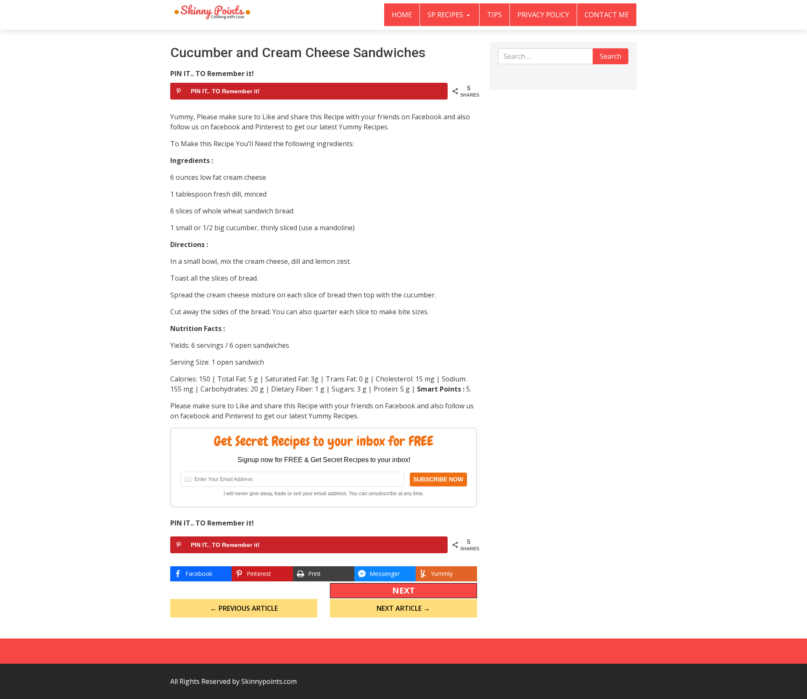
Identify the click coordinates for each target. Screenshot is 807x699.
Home (402, 14)
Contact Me (607, 14)
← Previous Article (244, 608)
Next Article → (403, 608)
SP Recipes (446, 14)
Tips (494, 14)
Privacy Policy (543, 14)
